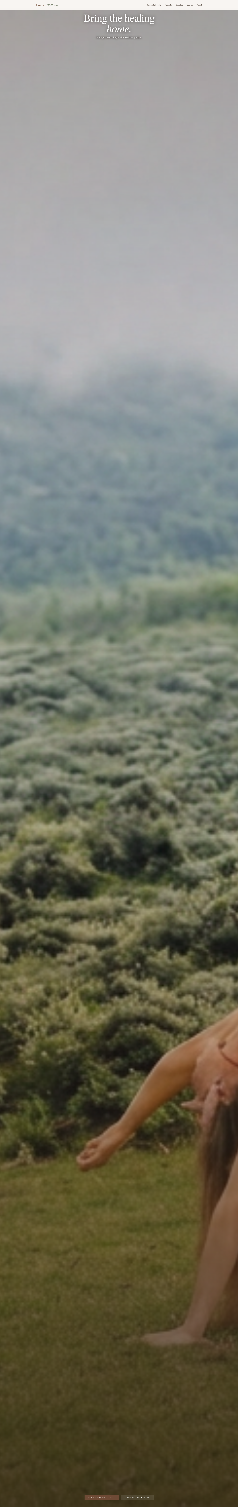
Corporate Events (154, 5)
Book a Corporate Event (102, 1497)
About (199, 5)
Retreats (168, 5)
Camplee (179, 5)
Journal (190, 5)
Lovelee (47, 5)
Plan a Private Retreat (137, 1497)
